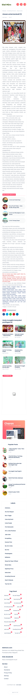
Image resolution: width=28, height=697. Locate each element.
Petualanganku (8, 553)
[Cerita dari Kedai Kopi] (5, 200)
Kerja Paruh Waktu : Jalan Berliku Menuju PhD (15, 206)
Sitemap (6, 675)
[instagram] (11, 688)
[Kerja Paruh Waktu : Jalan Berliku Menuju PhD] (5, 206)
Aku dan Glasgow (9, 511)
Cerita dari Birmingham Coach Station (16, 213)
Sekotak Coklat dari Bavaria (19, 335)
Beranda (4, 10)
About (5, 667)
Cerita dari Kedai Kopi (14, 199)
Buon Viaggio (8, 515)
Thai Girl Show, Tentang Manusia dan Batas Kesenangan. (15, 456)
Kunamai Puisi (8, 542)
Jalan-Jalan (8, 534)
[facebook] (3, 314)
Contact (6, 678)
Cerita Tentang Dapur (14, 220)
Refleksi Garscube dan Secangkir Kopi (15, 464)
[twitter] (7, 314)
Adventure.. (8, 508)
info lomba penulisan (10, 530)
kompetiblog (8, 538)
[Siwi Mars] (6, 4)
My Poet (7, 549)
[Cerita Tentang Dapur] (5, 220)
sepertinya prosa (9, 568)
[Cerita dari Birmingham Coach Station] (5, 213)
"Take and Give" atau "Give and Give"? (16, 449)
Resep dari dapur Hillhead (11, 561)
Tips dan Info (8, 584)
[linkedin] (17, 314)
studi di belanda (9, 580)
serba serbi (8, 572)
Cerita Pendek (8, 523)
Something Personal (11, 10)
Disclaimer (7, 670)
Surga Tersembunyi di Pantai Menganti (17, 485)
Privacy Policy (8, 673)
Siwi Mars (18, 684)
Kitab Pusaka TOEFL (14, 492)
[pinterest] (14, 314)
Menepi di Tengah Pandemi (20, 366)
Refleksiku (7, 557)
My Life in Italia (9, 546)
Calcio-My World (9, 519)
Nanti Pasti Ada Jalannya (16, 478)
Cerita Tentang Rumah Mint (6, 366)
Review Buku (8, 565)
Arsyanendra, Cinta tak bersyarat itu (19, 350)
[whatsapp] (10, 314)
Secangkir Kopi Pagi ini (15, 471)
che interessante (9, 527)
